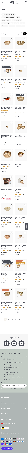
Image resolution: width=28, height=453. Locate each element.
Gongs (18, 17)
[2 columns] (25, 33)
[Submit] (24, 386)
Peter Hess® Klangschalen (8, 14)
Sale (18, 26)
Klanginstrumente (17, 20)
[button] (25, 2)
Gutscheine (5, 26)
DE (5, 428)
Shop (4, 6)
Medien (22, 23)
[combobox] (5, 428)
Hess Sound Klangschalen (8, 17)
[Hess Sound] (14, 2)
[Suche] (22, 2)
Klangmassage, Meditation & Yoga (10, 23)
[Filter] (3, 33)
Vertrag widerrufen (10, 433)
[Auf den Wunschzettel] (11, 39)
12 (19, 319)
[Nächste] (22, 319)
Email (3, 383)
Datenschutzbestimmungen (20, 388)
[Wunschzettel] (5, 2)
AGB (11, 388)
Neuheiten (12, 26)
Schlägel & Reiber (6, 20)
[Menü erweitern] (2, 2)
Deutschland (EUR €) (9, 423)
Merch (22, 26)
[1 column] (20, 33)
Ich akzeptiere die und (14, 388)
